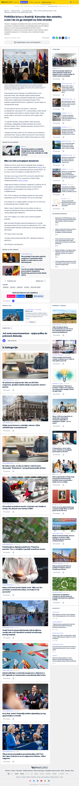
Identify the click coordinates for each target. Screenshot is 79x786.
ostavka (26, 287)
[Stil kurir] (31, 774)
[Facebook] (33, 780)
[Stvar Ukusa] (68, 774)
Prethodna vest (11, 281)
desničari (5, 287)
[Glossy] (36, 774)
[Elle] (27, 774)
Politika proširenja (15, 10)
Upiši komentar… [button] (12, 340)
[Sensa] (54, 774)
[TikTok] (45, 780)
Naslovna (6, 10)
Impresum (18, 777)
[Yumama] (61, 774)
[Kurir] (16, 774)
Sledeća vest (39, 281)
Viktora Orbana (23, 180)
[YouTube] (41, 780)
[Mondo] (10, 774)
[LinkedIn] (37, 780)
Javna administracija (27, 10)
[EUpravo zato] (7, 2)
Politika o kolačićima (31, 777)
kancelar (19, 287)
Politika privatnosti (54, 777)
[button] (46, 38)
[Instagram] (30, 780)
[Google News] (48, 780)
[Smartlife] (48, 774)
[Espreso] (22, 774)
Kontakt (23, 777)
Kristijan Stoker (35, 287)
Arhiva (61, 777)
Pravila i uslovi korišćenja (43, 777)
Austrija (12, 287)
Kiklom (39, 167)
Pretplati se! (32, 322)
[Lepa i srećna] (42, 774)
